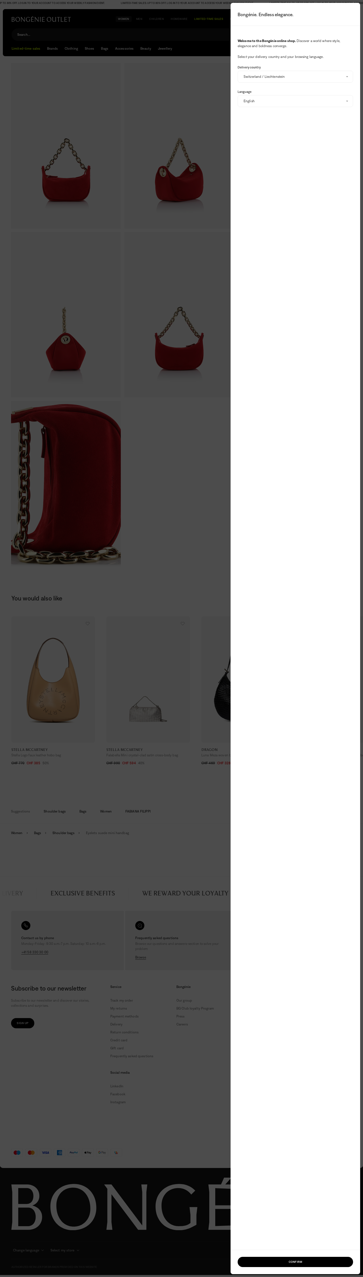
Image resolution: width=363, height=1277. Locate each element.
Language (245, 91)
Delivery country (249, 67)
